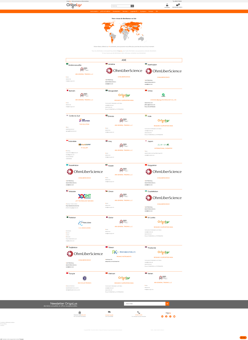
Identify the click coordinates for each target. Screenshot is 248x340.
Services (125, 11)
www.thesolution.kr (70, 129)
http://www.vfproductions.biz (72, 205)
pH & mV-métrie (105, 11)
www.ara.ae (68, 79)
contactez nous (135, 53)
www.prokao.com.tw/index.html (112, 261)
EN (157, 11)
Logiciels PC (133, 11)
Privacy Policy (3, 323)
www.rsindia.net (108, 107)
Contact (150, 11)
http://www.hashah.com (71, 238)
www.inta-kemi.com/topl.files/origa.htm (153, 153)
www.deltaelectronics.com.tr (72, 287)
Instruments (94, 11)
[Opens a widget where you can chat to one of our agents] (243, 337)
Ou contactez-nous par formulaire (139, 316)
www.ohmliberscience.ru (110, 81)
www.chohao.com (149, 102)
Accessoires (116, 11)
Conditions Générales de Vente (7, 322)
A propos (143, 11)
